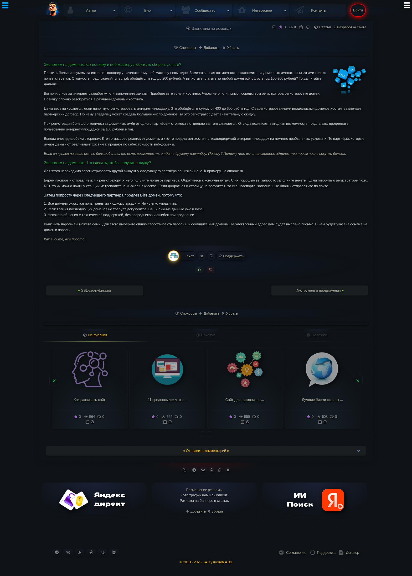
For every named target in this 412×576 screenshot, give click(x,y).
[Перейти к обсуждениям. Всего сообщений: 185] (102, 552)
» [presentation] (358, 380)
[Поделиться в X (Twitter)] (228, 470)
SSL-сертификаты (94, 290)
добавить (198, 511)
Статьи (325, 27)
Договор (352, 552)
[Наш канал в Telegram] (57, 552)
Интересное (262, 10)
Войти (358, 10)
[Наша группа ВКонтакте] (68, 552)
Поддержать (233, 256)
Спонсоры (187, 48)
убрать (217, 511)
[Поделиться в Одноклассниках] (211, 470)
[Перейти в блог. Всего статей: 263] (91, 552)
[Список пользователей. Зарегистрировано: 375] (114, 552)
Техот (189, 256)
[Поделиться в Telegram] (194, 470)
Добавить (211, 48)
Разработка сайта (351, 27)
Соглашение (296, 552)
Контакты (319, 10)
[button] (202, 433)
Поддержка (326, 552)
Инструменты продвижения (320, 290)
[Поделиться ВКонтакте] (203, 470)
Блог (148, 10)
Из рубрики (97, 335)
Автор (91, 10)
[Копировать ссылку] (185, 470)
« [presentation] (54, 380)
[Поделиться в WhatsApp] (220, 470)
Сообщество (205, 10)
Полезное (319, 335)
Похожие (208, 335)
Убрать (232, 48)
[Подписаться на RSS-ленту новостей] (80, 552)
